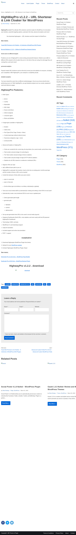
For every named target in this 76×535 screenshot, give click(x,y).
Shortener (38, 284)
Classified (59, 110)
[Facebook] (3, 523)
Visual (73, 139)
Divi (58, 112)
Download (64, 112)
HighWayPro (15, 284)
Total (62, 139)
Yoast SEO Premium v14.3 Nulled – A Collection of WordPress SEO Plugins (21, 45)
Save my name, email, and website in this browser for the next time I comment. (25, 334)
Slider (59, 134)
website (20, 245)
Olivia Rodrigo (6, 23)
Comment (7, 313)
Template (61, 136)
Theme (43, 3)
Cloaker (7, 284)
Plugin (37, 3)
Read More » (5, 403)
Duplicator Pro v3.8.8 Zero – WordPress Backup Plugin (15, 261)
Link (33, 284)
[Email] (12, 523)
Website (37, 306)
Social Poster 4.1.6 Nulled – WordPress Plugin (20, 387)
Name (6, 306)
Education (70, 112)
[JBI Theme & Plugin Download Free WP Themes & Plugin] (10, 3)
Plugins (63, 126)
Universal (67, 139)
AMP (72, 106)
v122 (49, 284)
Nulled (69, 120)
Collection (65, 110)
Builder (60, 108)
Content (70, 110)
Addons (64, 106)
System (68, 134)
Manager (65, 117)
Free (68, 115)
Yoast (59, 150)
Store (63, 134)
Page (63, 123)
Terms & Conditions (48, 533)
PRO (63, 129)
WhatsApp (64, 142)
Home (22, 3)
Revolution (62, 132)
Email (21, 306)
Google (72, 115)
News (60, 120)
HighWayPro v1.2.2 (24, 284)
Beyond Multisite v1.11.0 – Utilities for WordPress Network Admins (18, 49)
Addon (59, 106)
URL (45, 284)
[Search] (73, 3)
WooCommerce (63, 144)
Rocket (67, 132)
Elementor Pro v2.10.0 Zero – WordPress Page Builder (15, 256)
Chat (72, 108)
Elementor (61, 115)
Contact (57, 3)
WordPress (50, 3)
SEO (72, 132)
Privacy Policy (59, 533)
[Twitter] (7, 523)
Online (59, 123)
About (62, 3)
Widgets (70, 142)
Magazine (59, 117)
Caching (67, 108)
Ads (69, 106)
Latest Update (30, 3)
